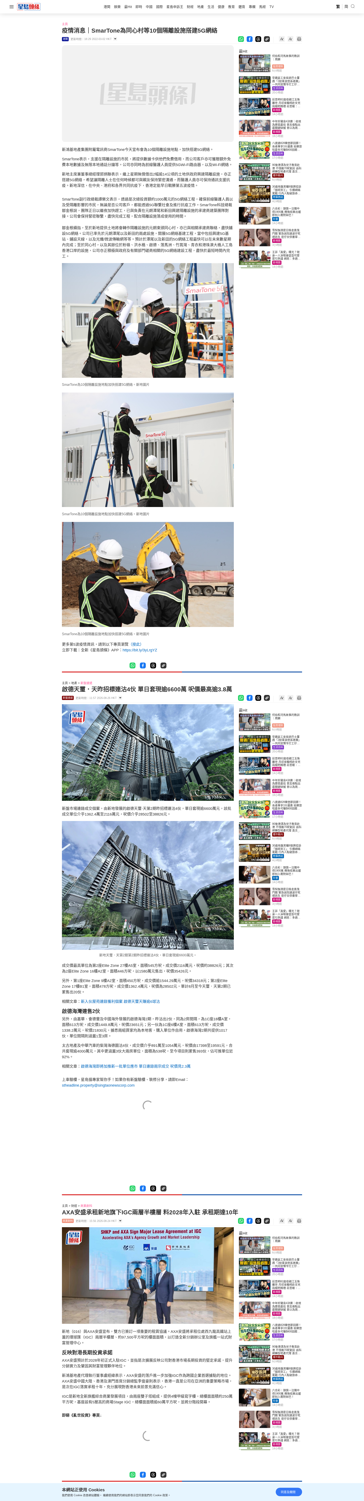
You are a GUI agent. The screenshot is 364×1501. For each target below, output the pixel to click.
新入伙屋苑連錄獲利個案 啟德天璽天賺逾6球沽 (120, 1001)
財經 (74, 1205)
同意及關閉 (288, 1492)
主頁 (65, 24)
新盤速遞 (86, 683)
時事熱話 (278, 197)
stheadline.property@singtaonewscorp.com (98, 1085)
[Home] (29, 6)
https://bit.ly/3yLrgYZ (140, 650)
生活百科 (278, 88)
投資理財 (278, 66)
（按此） (136, 644)
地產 (74, 683)
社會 (275, 219)
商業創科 (86, 1205)
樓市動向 (278, 175)
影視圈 (277, 110)
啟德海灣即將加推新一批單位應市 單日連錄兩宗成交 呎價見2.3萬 (136, 1066)
